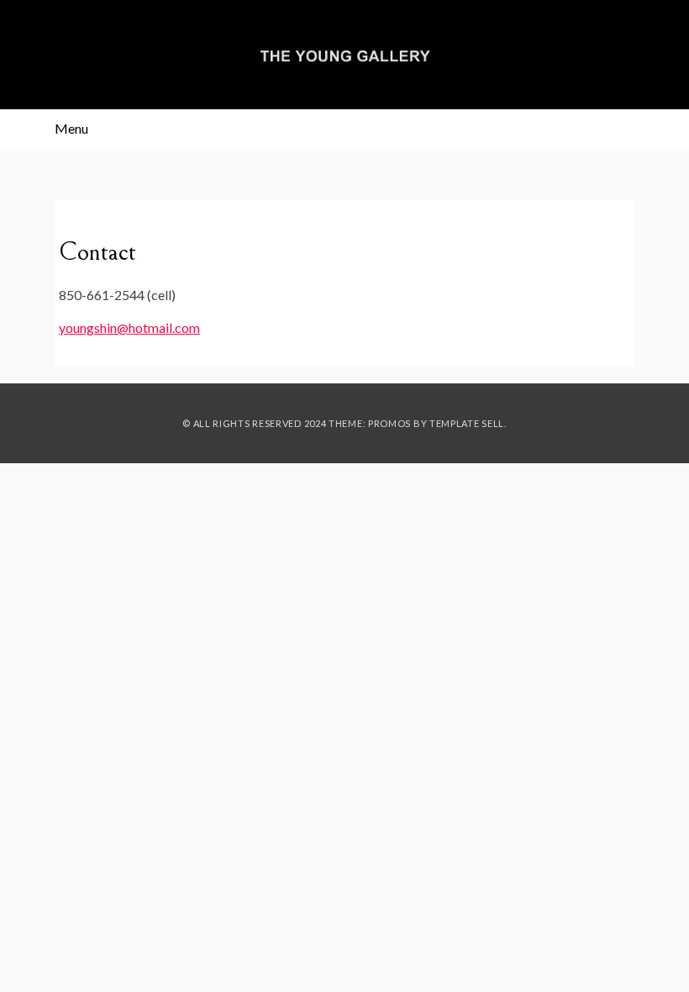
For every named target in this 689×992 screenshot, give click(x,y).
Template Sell (466, 423)
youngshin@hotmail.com (129, 327)
